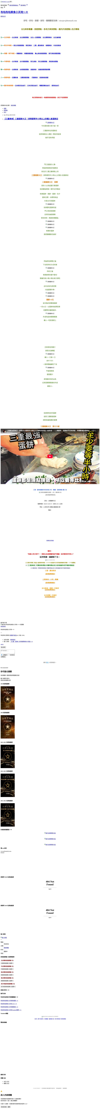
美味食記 (12, 639)
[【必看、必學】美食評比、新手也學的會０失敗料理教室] (50, 1016)
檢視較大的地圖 (50, 540)
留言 (15, 635)
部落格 (6, 110)
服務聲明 (65, 1088)
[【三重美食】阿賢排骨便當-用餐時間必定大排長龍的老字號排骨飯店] (50, 565)
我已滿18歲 (3, 1107)
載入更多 (3, 647)
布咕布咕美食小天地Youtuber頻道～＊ (11, 1010)
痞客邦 (12, 635)
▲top (2, 644)
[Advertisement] (50, 151)
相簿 (5, 108)
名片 (5, 112)
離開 (9, 1107)
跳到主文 (3, 16)
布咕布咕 (3, 626)
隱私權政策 (58, 1088)
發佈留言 (3, 656)
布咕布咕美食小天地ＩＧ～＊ (9, 1003)
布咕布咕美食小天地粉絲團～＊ (9, 1000)
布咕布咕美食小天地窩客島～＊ (9, 1007)
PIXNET (38, 1088)
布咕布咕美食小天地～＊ (14, 12)
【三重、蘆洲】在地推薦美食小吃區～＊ (21, 641)
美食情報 (13, 105)
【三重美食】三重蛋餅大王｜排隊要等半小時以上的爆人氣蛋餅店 (31, 119)
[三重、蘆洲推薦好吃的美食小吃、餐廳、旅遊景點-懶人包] (50, 492)
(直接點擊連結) (50, 495)
